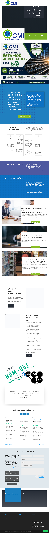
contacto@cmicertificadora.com (37, 517)
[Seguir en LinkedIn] (28, 414)
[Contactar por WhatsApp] (45, 531)
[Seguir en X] (24, 414)
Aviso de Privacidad (12, 483)
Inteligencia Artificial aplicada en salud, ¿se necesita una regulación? (38, 422)
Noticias (36, 3)
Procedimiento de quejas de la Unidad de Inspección (12, 472)
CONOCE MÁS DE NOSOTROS (24, 116)
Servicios (32, 3)
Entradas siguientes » (41, 444)
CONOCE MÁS (35, 222)
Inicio (24, 3)
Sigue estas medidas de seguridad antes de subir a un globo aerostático (24, 422)
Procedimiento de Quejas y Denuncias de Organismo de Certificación (12, 478)
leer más (7, 439)
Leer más (11, 305)
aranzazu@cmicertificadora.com (37, 522)
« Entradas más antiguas (8, 444)
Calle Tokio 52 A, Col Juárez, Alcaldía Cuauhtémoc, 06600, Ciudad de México (10, 517)
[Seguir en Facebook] (21, 414)
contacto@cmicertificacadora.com (12, 468)
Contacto (40, 3)
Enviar (41, 476)
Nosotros (28, 3)
